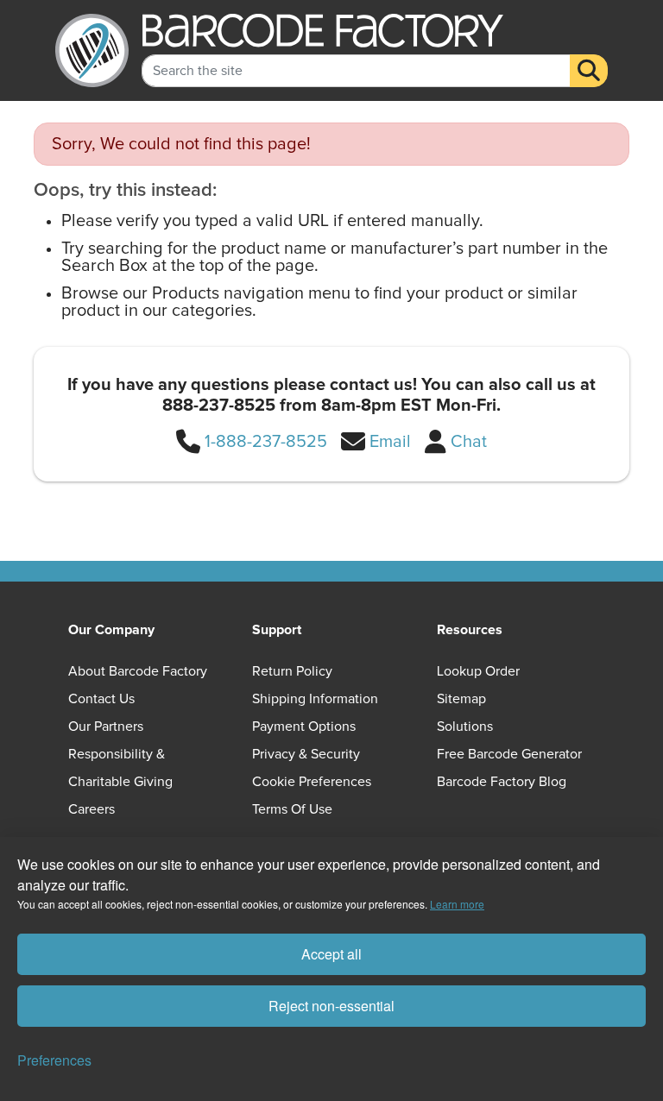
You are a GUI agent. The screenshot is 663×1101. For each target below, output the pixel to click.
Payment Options (304, 726)
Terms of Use (292, 809)
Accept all (331, 954)
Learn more (457, 904)
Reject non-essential (331, 1006)
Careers (91, 809)
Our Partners (105, 726)
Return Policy (292, 671)
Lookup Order (478, 671)
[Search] (589, 70)
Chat (469, 441)
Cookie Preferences (311, 782)
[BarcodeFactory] (92, 50)
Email (390, 441)
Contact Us (101, 699)
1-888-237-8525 (266, 441)
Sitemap (461, 699)
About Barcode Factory (137, 671)
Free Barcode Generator (509, 754)
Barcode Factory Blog (501, 782)
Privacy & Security (306, 754)
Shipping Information (315, 699)
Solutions (465, 726)
